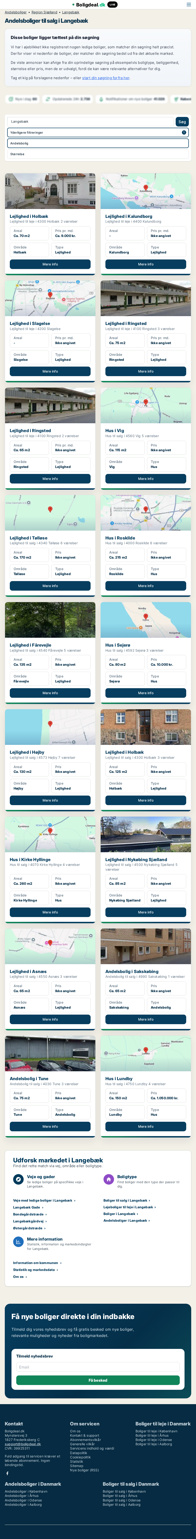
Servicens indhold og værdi (92, 1448)
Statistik (76, 1461)
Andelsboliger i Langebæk (125, 1220)
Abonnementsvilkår (85, 1440)
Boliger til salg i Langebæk (125, 1200)
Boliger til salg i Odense (122, 1500)
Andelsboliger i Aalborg (23, 1504)
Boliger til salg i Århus (120, 1496)
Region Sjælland (44, 12)
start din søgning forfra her (105, 78)
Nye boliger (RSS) (84, 1470)
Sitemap (76, 1466)
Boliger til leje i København (157, 1431)
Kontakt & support (84, 1435)
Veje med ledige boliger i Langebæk (42, 1200)
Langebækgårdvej (28, 1221)
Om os (18, 1277)
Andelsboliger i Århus (21, 1496)
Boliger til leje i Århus (152, 1435)
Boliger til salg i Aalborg (122, 1504)
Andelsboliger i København (26, 1491)
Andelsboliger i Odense (23, 1500)
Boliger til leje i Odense (154, 1440)
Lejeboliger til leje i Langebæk (128, 1207)
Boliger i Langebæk (119, 1214)
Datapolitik (78, 1453)
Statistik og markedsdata (34, 1270)
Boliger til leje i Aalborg (154, 1444)
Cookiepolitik (80, 1457)
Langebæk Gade (26, 1207)
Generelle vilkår (82, 1444)
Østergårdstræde (27, 1228)
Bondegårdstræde (28, 1214)
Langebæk (71, 12)
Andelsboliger (16, 12)
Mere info (50, 264)
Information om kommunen (35, 1263)
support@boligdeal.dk (23, 1444)
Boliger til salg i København (124, 1491)
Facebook (7, 1473)
